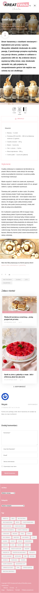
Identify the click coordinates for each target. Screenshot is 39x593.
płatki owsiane (7, 556)
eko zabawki (6, 537)
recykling (18, 556)
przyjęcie (32, 552)
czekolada (6, 533)
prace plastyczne (16, 548)
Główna (5, 587)
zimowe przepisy (27, 567)
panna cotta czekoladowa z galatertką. (13, 265)
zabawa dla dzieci (8, 567)
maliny (19, 545)
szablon (5, 560)
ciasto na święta (19, 526)
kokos (20, 541)
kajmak (13, 29)
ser (25, 556)
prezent (27, 548)
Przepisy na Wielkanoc (19, 552)
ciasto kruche (7, 526)
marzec (27, 545)
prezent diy (6, 552)
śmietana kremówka (8, 571)
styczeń (32, 556)
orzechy (5, 548)
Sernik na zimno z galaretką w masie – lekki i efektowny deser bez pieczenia (18, 375)
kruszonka (28, 541)
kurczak (5, 545)
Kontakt (17, 590)
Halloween (25, 537)
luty (18, 29)
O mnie (12, 587)
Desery (4, 26)
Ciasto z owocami (22, 530)
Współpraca (10, 590)
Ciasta (5, 312)
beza (13, 518)
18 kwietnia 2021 (7, 24)
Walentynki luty (20, 563)
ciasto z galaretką (8, 530)
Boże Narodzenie (7, 522)
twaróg (23, 560)
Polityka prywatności (27, 590)
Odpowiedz (33, 404)
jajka (33, 537)
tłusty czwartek (7, 563)
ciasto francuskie (28, 522)
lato (13, 545)
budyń (17, 522)
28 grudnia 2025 (10, 322)
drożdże (15, 533)
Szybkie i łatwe (20, 26)
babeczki (5, 518)
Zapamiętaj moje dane (10, 466)
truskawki (14, 560)
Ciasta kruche (12, 312)
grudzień (16, 537)
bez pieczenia (6, 29)
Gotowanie (10, 26)
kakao (13, 541)
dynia (22, 533)
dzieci (29, 533)
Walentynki (24, 29)
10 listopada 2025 (10, 380)
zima (18, 567)
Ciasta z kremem (20, 312)
